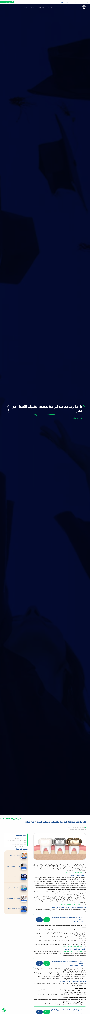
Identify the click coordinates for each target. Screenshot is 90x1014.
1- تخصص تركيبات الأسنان (20, 838)
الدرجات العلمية (50, 7)
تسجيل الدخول (9, 2)
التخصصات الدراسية (59, 7)
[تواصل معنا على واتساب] (4, 1010)
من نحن (88, 2)
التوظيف (62, 2)
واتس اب (46, 919)
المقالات (82, 2)
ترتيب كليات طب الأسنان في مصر (74, 872)
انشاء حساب (3, 2)
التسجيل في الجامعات (24, 7)
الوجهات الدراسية (41, 7)
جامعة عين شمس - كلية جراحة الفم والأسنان (71, 946)
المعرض (76, 2)
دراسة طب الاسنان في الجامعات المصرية (73, 951)
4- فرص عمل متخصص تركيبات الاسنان (17, 846)
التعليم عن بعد (32, 7)
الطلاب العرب (68, 7)
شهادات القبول (69, 2)
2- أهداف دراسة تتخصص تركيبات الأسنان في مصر (16, 841)
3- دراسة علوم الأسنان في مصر (19, 844)
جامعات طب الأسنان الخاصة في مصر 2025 (71, 904)
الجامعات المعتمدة (77, 7)
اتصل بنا (56, 2)
